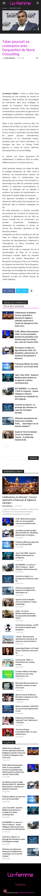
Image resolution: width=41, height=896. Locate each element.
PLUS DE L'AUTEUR (14, 306)
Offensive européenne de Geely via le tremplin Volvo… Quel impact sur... (26, 590)
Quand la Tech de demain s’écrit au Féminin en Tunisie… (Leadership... (26, 602)
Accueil (4, 8)
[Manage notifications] (5, 891)
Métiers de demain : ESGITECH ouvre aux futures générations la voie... (26, 708)
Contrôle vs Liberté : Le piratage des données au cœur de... (26, 578)
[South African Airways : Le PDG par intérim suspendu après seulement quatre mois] (8, 628)
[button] (4, 3)
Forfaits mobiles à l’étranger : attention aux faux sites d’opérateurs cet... (26, 674)
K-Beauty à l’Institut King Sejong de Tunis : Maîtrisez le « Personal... (26, 720)
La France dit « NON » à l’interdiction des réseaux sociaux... (25, 662)
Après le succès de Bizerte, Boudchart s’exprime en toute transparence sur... (26, 697)
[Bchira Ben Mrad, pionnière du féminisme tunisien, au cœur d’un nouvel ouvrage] (8, 686)
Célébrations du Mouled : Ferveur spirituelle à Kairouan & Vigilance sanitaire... (19, 500)
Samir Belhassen (10, 58)
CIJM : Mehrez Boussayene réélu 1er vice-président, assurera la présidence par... (26, 521)
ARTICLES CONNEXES (15, 302)
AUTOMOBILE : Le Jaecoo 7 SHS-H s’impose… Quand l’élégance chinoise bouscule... (26, 567)
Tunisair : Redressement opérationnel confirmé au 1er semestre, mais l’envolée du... (26, 639)
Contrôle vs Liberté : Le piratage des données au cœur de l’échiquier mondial (13, 839)
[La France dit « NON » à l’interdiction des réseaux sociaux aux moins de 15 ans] (8, 663)
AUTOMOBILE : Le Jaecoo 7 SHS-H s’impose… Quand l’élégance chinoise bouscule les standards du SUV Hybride (26, 393)
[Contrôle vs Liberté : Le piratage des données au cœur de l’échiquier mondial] (8, 407)
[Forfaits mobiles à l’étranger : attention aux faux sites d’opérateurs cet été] (8, 674)
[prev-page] (3, 445)
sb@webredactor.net (27, 892)
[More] (31, 291)
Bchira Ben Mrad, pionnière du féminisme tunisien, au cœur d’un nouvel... (26, 685)
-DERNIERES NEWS (15, 8)
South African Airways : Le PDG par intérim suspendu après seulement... (26, 627)
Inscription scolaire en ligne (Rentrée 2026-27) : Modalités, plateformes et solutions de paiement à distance (26, 353)
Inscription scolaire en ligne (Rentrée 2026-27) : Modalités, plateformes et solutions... (26, 533)
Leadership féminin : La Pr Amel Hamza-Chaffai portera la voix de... (27, 650)
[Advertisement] (20, 75)
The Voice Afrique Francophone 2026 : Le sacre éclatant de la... (26, 732)
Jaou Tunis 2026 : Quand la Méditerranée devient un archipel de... (25, 555)
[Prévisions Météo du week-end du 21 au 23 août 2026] (8, 367)
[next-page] (7, 445)
